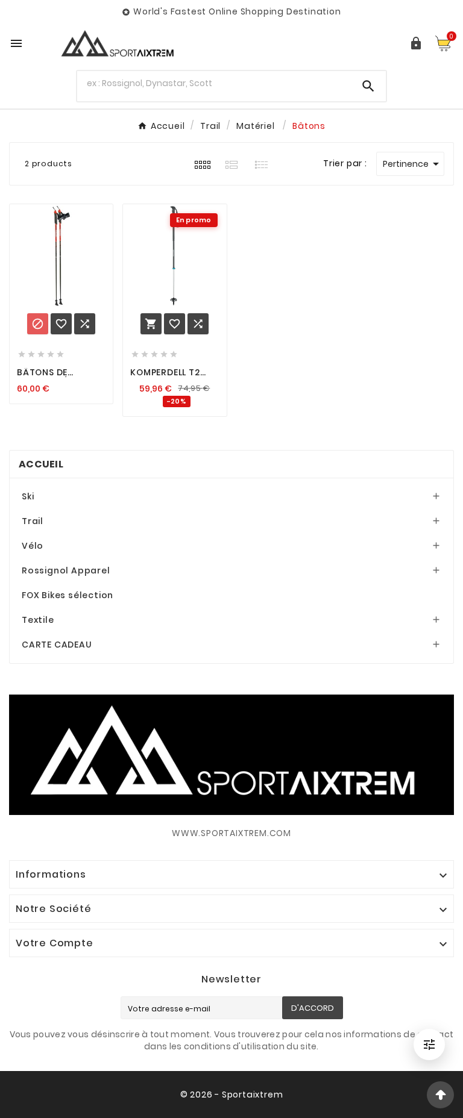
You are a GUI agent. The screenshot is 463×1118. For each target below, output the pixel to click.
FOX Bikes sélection (67, 595)
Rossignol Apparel (66, 570)
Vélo (32, 546)
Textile (38, 620)
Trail (32, 521)
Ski (28, 496)
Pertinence (413, 164)
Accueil (41, 464)
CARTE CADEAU (57, 645)
